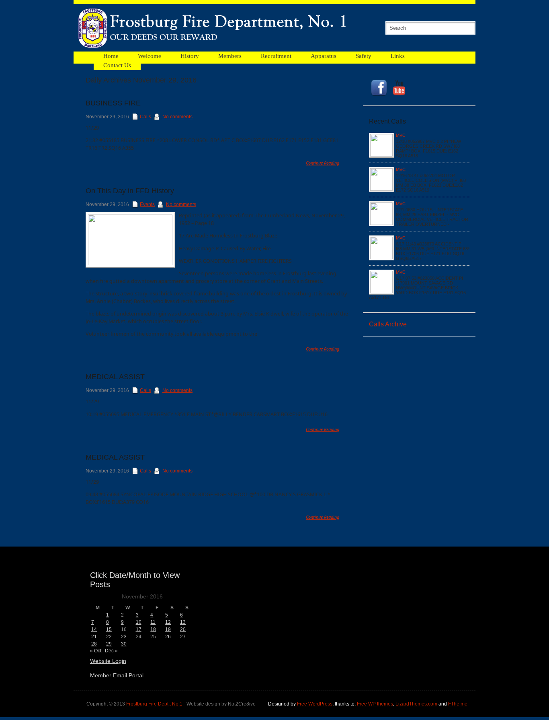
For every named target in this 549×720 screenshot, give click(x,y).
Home (111, 56)
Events (147, 204)
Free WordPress (314, 704)
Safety (363, 56)
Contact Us (117, 65)
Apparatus (323, 56)
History (189, 56)
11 (153, 622)
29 (109, 644)
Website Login (108, 661)
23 (124, 637)
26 (168, 637)
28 (94, 644)
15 (109, 629)
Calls (145, 117)
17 (138, 629)
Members (230, 56)
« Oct (95, 651)
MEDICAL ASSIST (115, 377)
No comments (177, 117)
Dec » (111, 651)
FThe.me (457, 704)
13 (183, 622)
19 (168, 629)
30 (124, 644)
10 (138, 622)
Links (398, 56)
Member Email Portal (116, 675)
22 (109, 637)
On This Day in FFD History (130, 191)
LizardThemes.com (416, 704)
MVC (401, 135)
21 (94, 637)
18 (153, 629)
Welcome (149, 56)
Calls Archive (388, 324)
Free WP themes (375, 704)
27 (183, 637)
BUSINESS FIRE (113, 103)
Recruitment (276, 56)
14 (94, 629)
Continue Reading (322, 163)
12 (168, 622)
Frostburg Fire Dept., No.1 (154, 704)
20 (183, 629)
